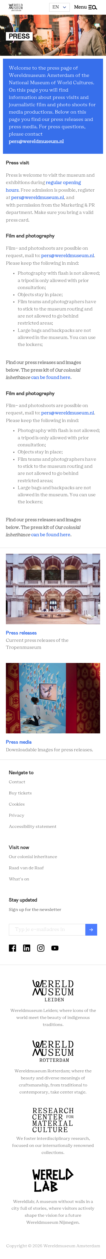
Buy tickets (20, 793)
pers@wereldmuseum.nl (36, 141)
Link (53, 603)
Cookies (17, 804)
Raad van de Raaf (26, 868)
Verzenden (91, 930)
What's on (19, 879)
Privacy (16, 816)
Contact (17, 782)
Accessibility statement (33, 827)
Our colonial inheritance (33, 857)
